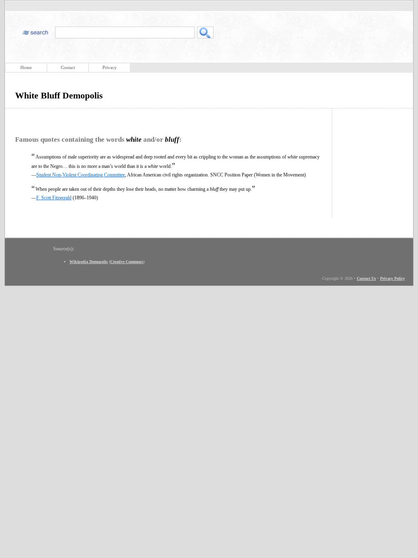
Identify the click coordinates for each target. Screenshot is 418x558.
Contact (68, 67)
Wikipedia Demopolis (88, 261)
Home (26, 67)
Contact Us (366, 278)
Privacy (109, 67)
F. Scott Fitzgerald (53, 198)
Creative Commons (126, 261)
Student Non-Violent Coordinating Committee (80, 175)
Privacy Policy (392, 278)
